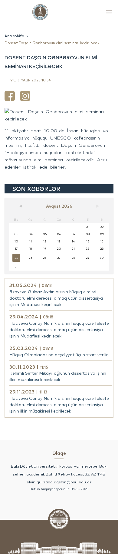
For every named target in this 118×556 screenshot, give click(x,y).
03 (16, 234)
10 (16, 241)
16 (101, 241)
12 (44, 241)
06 (59, 234)
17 (16, 249)
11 (30, 241)
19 (44, 249)
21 (73, 249)
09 (102, 234)
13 (58, 241)
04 (30, 234)
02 (102, 227)
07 (73, 234)
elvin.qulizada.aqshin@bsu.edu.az (59, 481)
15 (87, 241)
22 (87, 249)
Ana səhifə (14, 36)
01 (87, 227)
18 (30, 249)
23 (101, 249)
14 (73, 241)
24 (16, 258)
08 (88, 234)
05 (45, 234)
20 (59, 249)
